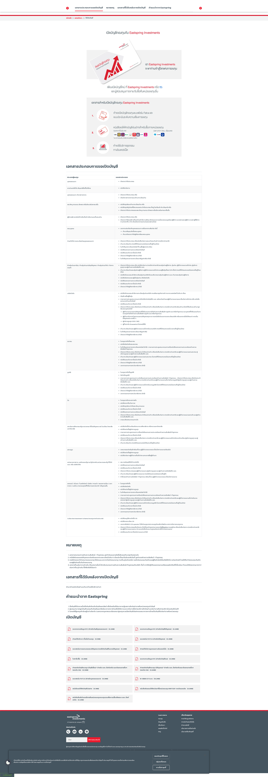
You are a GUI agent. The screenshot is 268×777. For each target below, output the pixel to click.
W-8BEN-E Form (150, 679)
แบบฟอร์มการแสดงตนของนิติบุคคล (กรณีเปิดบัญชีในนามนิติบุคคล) (100, 649)
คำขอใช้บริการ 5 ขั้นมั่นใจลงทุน (86, 639)
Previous (67, 8)
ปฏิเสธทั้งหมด (161, 762)
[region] (108, 762)
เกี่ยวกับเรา (161, 725)
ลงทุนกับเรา (78, 18)
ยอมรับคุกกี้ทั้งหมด (161, 756)
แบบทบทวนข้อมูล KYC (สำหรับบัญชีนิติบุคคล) (159, 629)
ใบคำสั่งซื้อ (80, 659)
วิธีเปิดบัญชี (89, 18)
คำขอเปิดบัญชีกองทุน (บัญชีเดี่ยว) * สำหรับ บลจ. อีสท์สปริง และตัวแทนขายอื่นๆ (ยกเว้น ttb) (100, 668)
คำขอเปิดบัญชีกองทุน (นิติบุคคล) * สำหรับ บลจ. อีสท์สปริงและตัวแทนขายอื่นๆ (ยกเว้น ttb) (167, 668)
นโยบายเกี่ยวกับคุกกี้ (187, 732)
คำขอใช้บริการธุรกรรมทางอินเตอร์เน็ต (156, 649)
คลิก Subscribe (93, 740)
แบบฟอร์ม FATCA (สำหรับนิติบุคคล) (156, 639)
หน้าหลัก (69, 18)
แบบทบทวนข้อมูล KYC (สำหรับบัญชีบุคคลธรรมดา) (94, 629)
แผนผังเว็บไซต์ (162, 728)
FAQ (159, 732)
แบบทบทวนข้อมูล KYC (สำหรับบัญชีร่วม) (157, 659)
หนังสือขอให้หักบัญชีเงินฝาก (86, 688)
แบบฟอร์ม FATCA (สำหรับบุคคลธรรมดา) (90, 679)
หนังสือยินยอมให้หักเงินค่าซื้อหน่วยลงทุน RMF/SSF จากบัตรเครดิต (166, 688)
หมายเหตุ (110, 7)
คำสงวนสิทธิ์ (185, 725)
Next (200, 8)
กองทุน (160, 719)
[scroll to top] (263, 773)
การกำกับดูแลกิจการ (187, 719)
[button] (8, 762)
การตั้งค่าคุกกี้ (161, 767)
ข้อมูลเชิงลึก (162, 722)
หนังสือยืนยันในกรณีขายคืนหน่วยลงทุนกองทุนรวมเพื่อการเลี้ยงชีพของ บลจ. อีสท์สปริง (101, 698)
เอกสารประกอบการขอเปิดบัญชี (89, 7)
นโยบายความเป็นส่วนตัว (188, 728)
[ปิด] (205, 755)
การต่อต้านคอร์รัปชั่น (187, 722)
